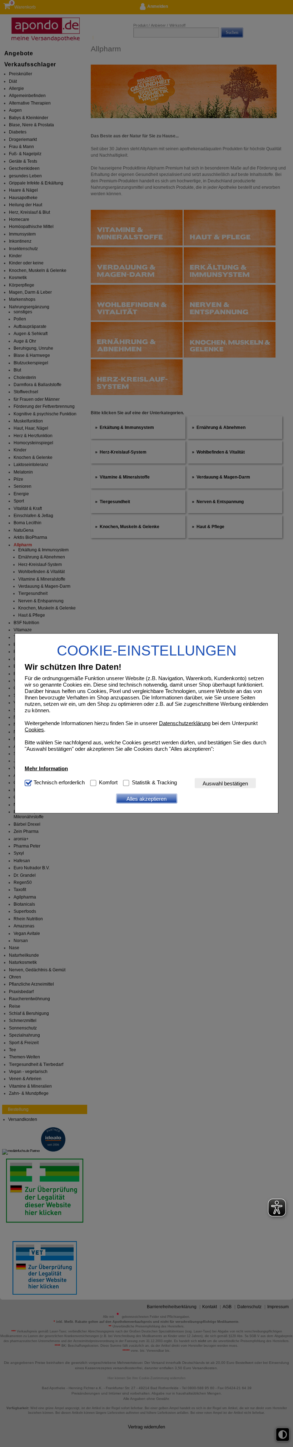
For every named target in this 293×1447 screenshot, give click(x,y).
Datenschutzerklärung (184, 723)
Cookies (34, 730)
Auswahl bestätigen (225, 783)
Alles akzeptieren (146, 798)
